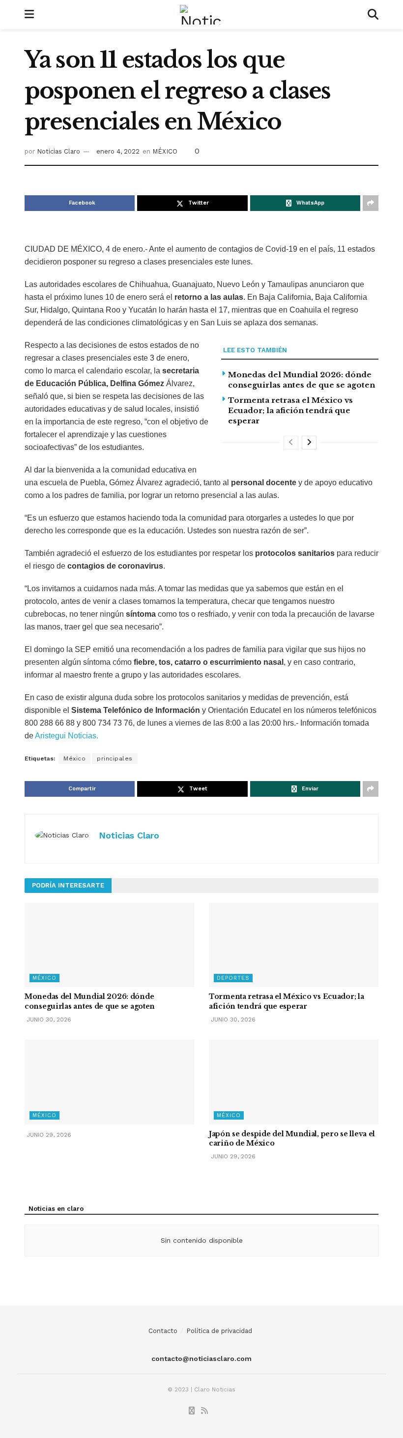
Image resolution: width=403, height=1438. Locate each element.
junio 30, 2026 (48, 1019)
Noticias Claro (58, 151)
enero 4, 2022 (118, 151)
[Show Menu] (29, 14)
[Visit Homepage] (201, 15)
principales (115, 758)
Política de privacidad (219, 1330)
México (74, 758)
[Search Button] (373, 14)
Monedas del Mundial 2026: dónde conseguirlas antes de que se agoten (90, 1001)
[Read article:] (109, 1082)
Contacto (162, 1330)
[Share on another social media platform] (370, 203)
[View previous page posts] (291, 442)
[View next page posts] (309, 442)
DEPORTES (233, 978)
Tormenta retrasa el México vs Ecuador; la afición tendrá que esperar (290, 410)
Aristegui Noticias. (66, 736)
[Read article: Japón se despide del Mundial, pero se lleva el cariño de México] (293, 1082)
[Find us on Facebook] (192, 1411)
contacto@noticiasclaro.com (201, 1358)
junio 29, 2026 (48, 1134)
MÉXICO (164, 151)
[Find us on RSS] (204, 1411)
